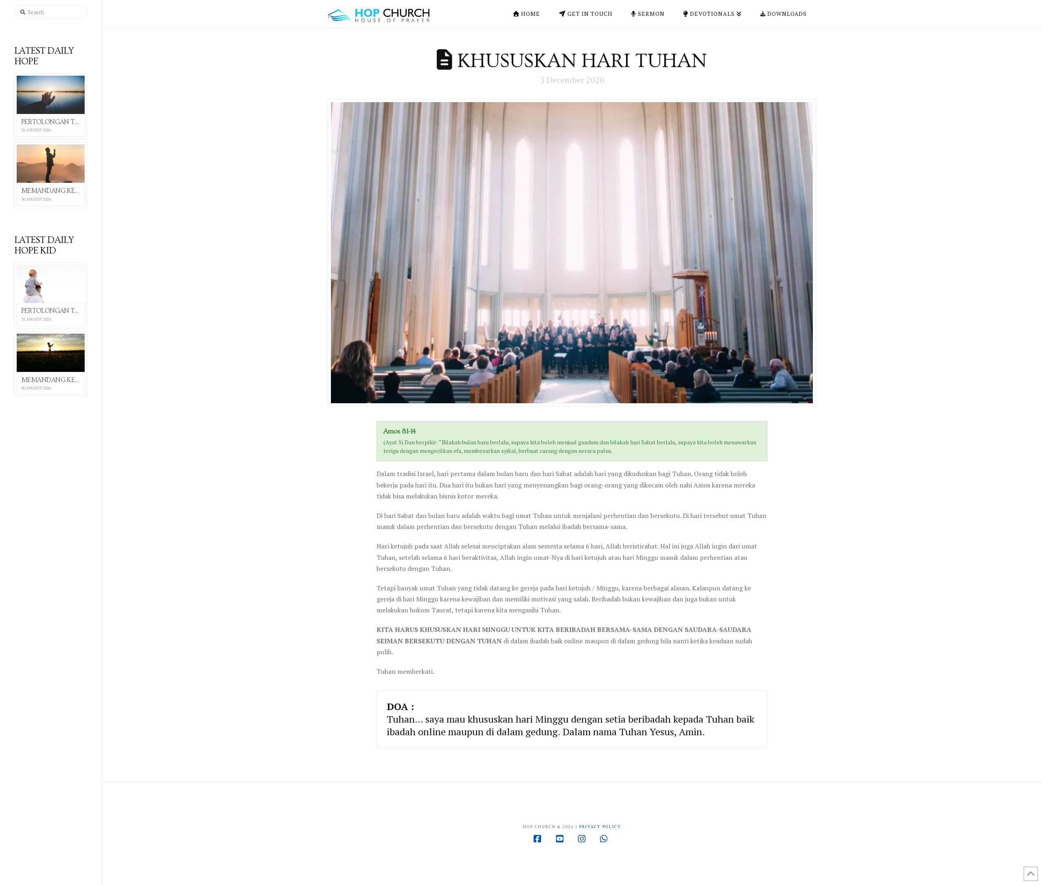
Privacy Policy (600, 826)
